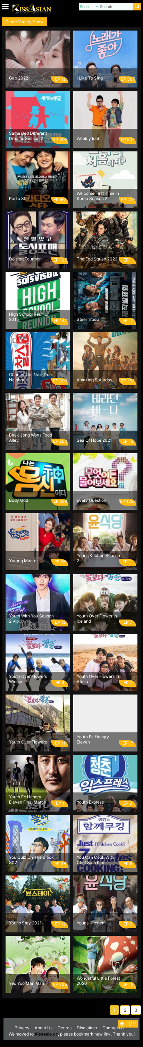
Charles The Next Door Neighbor (31, 377)
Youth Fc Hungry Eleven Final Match (27, 799)
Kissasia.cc (46, 1034)
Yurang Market (23, 560)
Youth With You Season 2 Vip (31, 618)
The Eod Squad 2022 (97, 258)
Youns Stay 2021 (25, 922)
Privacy (22, 1027)
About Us (43, 1027)
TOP (130, 1024)
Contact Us (113, 1027)
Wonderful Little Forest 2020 (98, 980)
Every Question (91, 500)
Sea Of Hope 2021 (94, 440)
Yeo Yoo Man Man (26, 983)
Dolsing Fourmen (25, 258)
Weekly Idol (88, 138)
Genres (65, 1027)
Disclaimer (87, 1027)
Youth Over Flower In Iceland (97, 618)
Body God (18, 500)
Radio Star (19, 198)
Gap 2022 (18, 78)
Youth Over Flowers (28, 742)
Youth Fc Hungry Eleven (93, 739)
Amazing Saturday (94, 379)
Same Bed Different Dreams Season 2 (28, 136)
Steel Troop (88, 319)
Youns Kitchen (90, 922)
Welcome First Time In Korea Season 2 (98, 196)
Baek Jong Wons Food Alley (30, 437)
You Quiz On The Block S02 (31, 860)
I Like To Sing (90, 78)
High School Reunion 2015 (29, 316)
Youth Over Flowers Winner (28, 679)
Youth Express (90, 802)
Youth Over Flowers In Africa (98, 679)
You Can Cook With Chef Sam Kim (95, 860)
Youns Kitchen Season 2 (98, 558)
